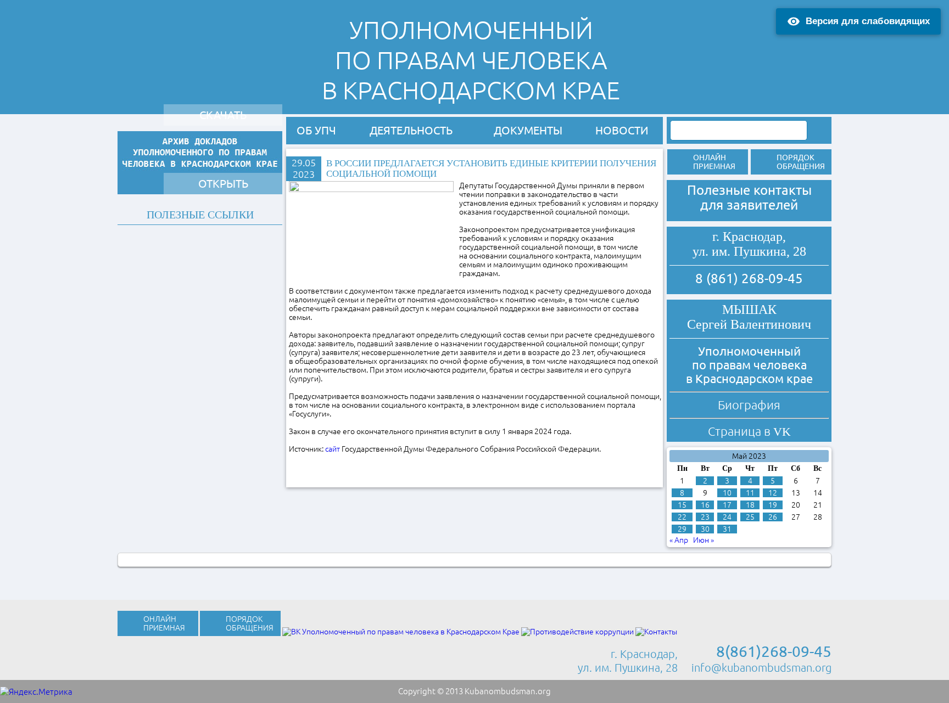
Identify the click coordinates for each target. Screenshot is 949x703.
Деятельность (411, 130)
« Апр (678, 540)
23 (705, 517)
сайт (332, 449)
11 (750, 492)
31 (727, 529)
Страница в (749, 431)
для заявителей (749, 205)
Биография (749, 405)
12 (772, 492)
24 (727, 517)
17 (727, 504)
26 (772, 517)
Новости (622, 130)
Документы (528, 130)
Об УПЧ (316, 130)
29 (682, 529)
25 (750, 517)
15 (682, 504)
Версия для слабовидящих (868, 21)
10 (727, 492)
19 (772, 504)
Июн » (703, 540)
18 (750, 504)
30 (705, 529)
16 (705, 504)
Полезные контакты (749, 190)
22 (682, 517)
